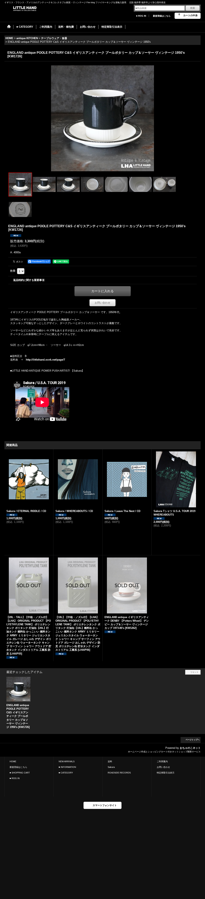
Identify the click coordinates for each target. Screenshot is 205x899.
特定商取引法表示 (165, 772)
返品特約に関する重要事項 (28, 280)
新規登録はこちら (162, 16)
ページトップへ (193, 740)
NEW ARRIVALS (66, 761)
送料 (110, 761)
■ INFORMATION (67, 767)
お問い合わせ (102, 302)
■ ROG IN (141, 16)
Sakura (111, 767)
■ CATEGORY (66, 772)
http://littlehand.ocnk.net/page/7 (45, 359)
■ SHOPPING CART (20, 772)
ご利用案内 (162, 761)
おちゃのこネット (190, 747)
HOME (13, 761)
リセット (194, 672)
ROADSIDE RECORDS (119, 772)
